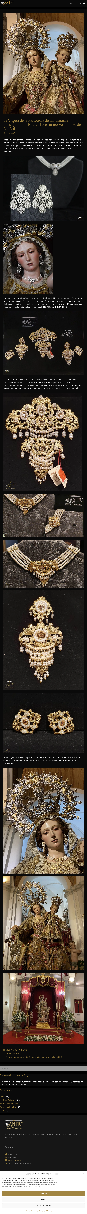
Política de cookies (32, 1211)
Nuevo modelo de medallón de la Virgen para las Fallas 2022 (34, 1057)
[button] (83, 1174)
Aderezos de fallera (9, 1103)
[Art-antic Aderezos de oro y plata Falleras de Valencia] (7, 3)
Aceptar (43, 1193)
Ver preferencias (43, 1206)
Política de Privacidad (46, 1211)
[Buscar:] (43, 1069)
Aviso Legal (57, 1211)
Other (2, 1110)
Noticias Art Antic (19, 1050)
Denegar (43, 1199)
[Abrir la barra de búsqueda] (71, 3)
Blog (8, 1050)
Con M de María (13, 1053)
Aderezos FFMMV (8, 1107)
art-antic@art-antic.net (16, 1160)
